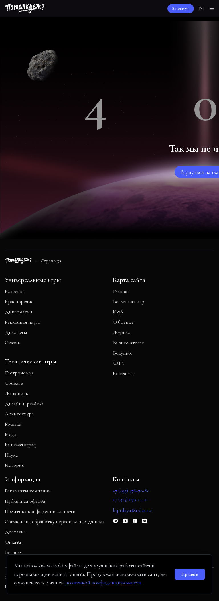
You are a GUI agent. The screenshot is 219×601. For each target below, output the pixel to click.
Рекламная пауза (22, 322)
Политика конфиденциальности (40, 511)
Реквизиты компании (28, 491)
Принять (189, 574)
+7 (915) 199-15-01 (130, 499)
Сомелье (14, 383)
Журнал (121, 332)
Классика (15, 291)
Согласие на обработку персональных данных (55, 521)
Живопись (16, 393)
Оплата (13, 542)
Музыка (13, 424)
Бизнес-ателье (128, 342)
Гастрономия (19, 373)
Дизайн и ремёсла (24, 403)
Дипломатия (18, 312)
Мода (11, 434)
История (14, 465)
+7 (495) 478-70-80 (131, 491)
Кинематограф (21, 444)
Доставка (15, 532)
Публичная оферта (25, 501)
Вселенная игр (128, 301)
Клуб (118, 312)
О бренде (123, 322)
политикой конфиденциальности (103, 582)
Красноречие (19, 301)
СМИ (118, 363)
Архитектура (19, 414)
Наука (11, 455)
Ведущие (122, 353)
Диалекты (16, 332)
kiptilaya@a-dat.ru (132, 510)
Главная (121, 291)
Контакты (124, 373)
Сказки (13, 342)
